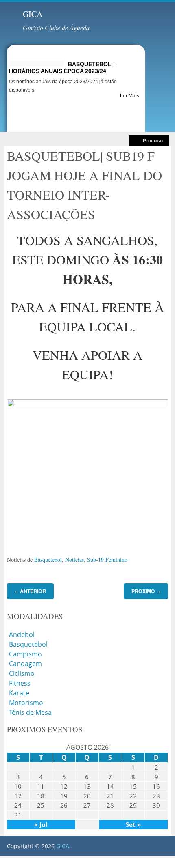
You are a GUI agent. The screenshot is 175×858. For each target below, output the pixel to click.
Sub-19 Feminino (107, 559)
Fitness (20, 683)
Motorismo (26, 702)
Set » (133, 824)
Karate (19, 692)
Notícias (74, 559)
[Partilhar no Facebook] (9, 539)
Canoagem (25, 663)
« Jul (41, 824)
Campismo (25, 653)
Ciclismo (22, 673)
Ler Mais (129, 96)
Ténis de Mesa (30, 712)
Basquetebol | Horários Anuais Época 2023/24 (62, 67)
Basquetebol (48, 559)
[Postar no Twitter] (17, 539)
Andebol (22, 634)
